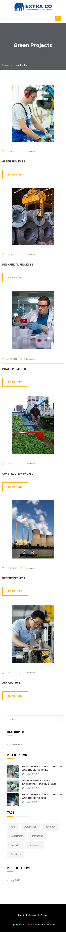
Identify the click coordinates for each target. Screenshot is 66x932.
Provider (15, 845)
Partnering (37, 835)
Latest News (17, 744)
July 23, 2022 (11, 151)
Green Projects (13, 161)
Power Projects (14, 369)
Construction (21, 65)
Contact (44, 915)
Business (50, 826)
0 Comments (29, 151)
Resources (34, 845)
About (21, 915)
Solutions (16, 854)
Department (17, 835)
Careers (32, 915)
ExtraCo (32, 924)
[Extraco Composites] (33, 6)
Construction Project (18, 473)
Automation (30, 826)
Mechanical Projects (17, 264)
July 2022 (15, 880)
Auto (13, 826)
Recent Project (13, 578)
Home (6, 65)
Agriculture (11, 682)
